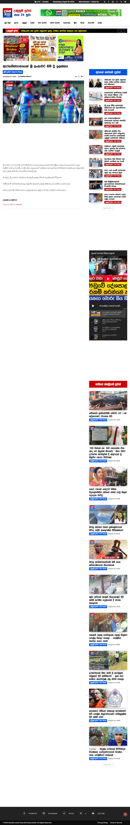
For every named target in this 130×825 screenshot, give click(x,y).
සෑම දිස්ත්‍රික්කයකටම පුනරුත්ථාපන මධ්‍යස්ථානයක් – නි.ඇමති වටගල (115, 184)
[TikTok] (117, 2)
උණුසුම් (24, 23)
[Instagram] (113, 2)
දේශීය (32, 23)
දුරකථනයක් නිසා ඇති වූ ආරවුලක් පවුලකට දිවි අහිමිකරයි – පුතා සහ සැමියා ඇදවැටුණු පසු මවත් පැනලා (106, 676)
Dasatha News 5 (25, 76)
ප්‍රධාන (16, 23)
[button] (105, 2)
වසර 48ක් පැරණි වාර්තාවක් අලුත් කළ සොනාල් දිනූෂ (114, 171)
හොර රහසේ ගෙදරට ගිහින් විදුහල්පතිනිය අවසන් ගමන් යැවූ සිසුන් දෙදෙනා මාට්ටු (108, 492)
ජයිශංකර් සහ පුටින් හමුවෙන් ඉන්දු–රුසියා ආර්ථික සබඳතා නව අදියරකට (115, 82)
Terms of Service (116, 823)
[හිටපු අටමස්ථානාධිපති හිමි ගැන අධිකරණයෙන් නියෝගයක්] (108, 549)
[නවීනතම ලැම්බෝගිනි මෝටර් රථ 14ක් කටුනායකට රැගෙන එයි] (108, 400)
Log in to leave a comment (12, 204)
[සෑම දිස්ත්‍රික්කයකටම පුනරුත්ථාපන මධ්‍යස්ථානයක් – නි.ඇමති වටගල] (95, 184)
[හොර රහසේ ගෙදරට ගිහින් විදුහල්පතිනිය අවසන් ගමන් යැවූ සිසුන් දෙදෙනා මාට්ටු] (108, 476)
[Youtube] (125, 2)
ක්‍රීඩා (75, 23)
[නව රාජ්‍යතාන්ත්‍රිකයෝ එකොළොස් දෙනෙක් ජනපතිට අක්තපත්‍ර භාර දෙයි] (95, 121)
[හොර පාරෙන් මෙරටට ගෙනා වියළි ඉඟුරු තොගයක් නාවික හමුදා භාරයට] (95, 197)
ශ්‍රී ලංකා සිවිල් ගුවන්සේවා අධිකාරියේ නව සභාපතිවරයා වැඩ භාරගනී (114, 107)
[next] (123, 30)
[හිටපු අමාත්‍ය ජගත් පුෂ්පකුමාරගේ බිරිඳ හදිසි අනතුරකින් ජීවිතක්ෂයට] (108, 514)
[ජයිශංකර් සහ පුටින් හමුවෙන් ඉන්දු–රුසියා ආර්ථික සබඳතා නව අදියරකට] (95, 83)
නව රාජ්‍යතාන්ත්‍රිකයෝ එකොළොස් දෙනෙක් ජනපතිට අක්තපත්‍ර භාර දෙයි (115, 120)
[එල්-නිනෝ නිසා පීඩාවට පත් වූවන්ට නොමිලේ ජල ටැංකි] (95, 162)
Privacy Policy (102, 823)
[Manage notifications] (125, 814)
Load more (107, 208)
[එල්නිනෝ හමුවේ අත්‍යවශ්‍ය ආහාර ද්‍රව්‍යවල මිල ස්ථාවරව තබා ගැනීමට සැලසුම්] (95, 149)
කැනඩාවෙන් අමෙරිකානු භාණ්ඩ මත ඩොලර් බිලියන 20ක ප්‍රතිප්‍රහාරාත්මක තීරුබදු (56, 31)
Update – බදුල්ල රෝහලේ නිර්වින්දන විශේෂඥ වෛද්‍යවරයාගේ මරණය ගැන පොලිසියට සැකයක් (107, 752)
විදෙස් (82, 23)
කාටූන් (100, 23)
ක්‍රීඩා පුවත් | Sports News (13, 72)
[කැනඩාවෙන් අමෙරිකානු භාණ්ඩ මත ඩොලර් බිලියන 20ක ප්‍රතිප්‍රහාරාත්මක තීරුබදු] (95, 95)
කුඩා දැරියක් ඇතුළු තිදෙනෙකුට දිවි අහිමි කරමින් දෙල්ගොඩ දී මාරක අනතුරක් (106, 600)
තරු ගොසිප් (42, 23)
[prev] (119, 30)
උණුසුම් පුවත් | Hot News (113, 88)
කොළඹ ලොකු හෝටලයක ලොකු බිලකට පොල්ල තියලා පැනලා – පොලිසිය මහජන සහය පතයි (108, 638)
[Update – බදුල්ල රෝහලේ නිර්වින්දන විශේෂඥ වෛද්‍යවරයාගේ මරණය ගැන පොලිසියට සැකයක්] (108, 736)
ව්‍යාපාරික (91, 23)
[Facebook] (108, 2)
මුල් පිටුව (8, 23)
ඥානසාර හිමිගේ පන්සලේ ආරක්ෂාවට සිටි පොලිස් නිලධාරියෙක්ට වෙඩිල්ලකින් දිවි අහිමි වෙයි (107, 714)
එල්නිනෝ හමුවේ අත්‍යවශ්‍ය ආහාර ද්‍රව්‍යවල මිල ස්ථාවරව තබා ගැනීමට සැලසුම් (114, 148)
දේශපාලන (66, 23)
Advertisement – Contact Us (89, 2)
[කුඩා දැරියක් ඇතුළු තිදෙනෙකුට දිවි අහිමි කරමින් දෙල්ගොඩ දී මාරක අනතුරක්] (108, 584)
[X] (121, 2)
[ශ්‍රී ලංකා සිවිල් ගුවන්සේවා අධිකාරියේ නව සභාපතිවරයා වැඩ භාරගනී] (95, 108)
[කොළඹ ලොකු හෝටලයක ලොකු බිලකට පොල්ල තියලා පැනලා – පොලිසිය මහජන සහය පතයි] (108, 622)
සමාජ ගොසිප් (55, 23)
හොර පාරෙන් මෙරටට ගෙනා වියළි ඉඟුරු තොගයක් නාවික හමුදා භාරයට (115, 196)
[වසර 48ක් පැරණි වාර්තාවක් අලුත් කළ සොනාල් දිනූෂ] (95, 173)
